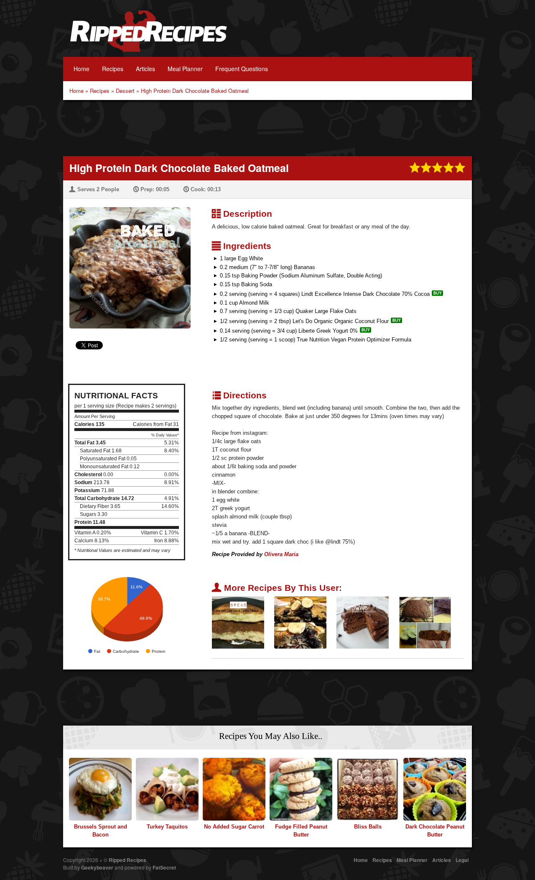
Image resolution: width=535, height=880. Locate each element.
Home (81, 68)
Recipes (112, 68)
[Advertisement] (267, 127)
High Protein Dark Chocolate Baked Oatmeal (195, 91)
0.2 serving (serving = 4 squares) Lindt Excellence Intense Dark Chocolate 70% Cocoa (325, 294)
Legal (462, 860)
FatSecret (164, 867)
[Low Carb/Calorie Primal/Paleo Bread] (238, 622)
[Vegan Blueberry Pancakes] (300, 622)
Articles (145, 68)
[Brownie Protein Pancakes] (362, 622)
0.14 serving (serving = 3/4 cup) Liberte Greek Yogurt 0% (289, 331)
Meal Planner (185, 68)
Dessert (125, 91)
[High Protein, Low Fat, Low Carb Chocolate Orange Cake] (425, 622)
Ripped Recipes (148, 35)
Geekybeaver (97, 867)
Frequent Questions (241, 68)
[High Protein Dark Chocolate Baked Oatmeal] (127, 263)
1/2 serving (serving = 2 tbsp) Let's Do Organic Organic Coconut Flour (304, 321)
